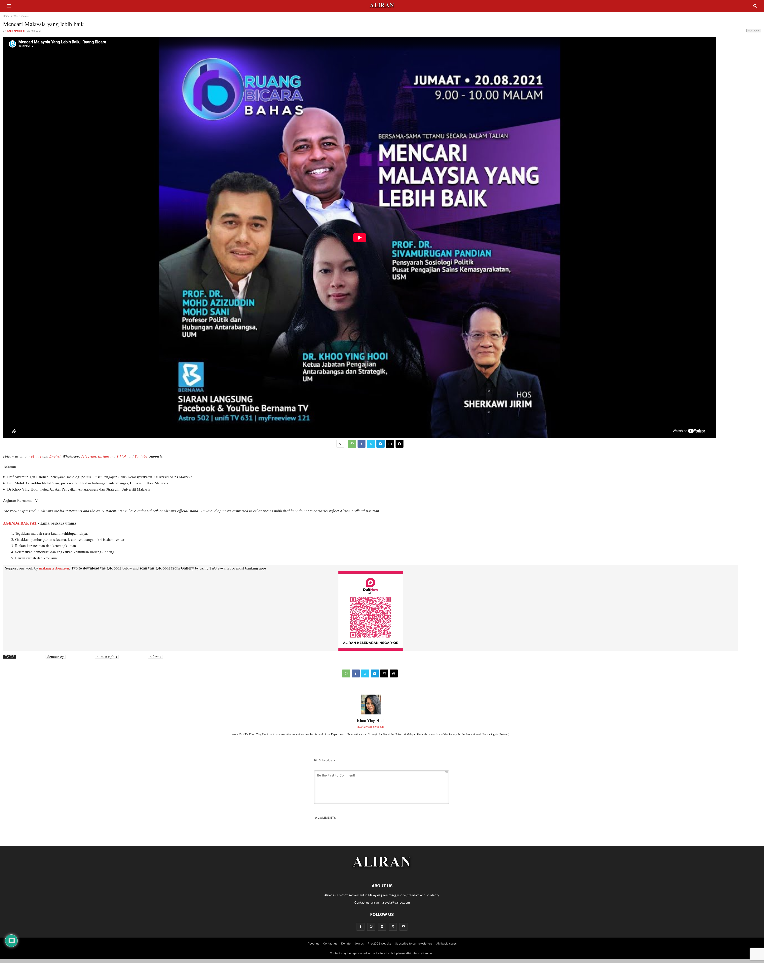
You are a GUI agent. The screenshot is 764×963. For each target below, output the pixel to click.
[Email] (390, 444)
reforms (155, 657)
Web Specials (21, 16)
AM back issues (446, 943)
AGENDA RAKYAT (20, 523)
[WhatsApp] (352, 444)
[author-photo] (371, 714)
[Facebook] (361, 444)
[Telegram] (380, 444)
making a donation (54, 568)
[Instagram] (371, 926)
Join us (359, 943)
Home (6, 16)
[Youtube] (403, 926)
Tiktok (121, 456)
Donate (346, 943)
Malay (36, 456)
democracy (55, 657)
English (55, 456)
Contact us (330, 943)
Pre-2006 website (379, 943)
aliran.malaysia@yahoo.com (390, 902)
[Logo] (382, 874)
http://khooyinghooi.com (370, 726)
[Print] (399, 444)
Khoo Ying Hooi (15, 30)
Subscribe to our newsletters (413, 943)
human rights (107, 657)
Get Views (753, 30)
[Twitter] (371, 444)
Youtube (140, 456)
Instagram (106, 456)
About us (313, 943)
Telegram (88, 456)
